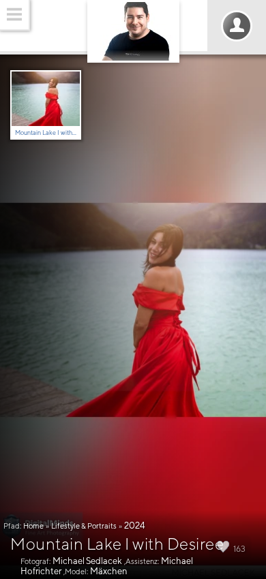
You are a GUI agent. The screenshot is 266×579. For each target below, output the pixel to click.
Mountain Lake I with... (45, 132)
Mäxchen (109, 571)
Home (33, 525)
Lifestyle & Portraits (84, 525)
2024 (134, 525)
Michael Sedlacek (87, 561)
